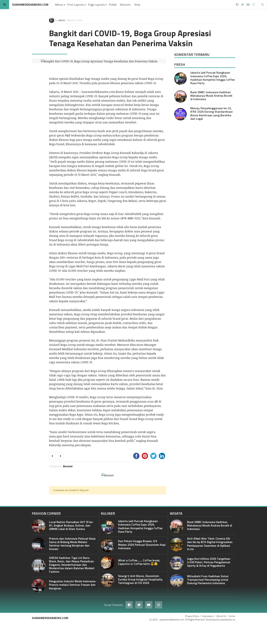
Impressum (207, 616)
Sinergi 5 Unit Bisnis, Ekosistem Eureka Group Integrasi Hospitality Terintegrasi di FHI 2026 (140, 579)
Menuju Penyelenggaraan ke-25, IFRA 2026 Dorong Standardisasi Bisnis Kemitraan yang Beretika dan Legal (211, 113)
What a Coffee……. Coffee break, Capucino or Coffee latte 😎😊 (139, 562)
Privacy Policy (192, 616)
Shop (137, 4)
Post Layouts (75, 4)
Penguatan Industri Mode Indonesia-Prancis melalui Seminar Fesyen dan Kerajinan (72, 584)
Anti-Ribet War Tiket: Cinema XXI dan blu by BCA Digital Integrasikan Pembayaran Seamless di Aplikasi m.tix (209, 543)
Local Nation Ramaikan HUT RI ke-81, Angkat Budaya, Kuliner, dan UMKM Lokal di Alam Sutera (71, 525)
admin (61, 20)
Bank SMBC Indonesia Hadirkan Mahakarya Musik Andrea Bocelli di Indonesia (211, 95)
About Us (221, 616)
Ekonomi (125, 4)
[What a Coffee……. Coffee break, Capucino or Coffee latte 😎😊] (107, 563)
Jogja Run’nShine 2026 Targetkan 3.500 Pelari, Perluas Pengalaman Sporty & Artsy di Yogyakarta (208, 562)
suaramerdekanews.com (30, 4)
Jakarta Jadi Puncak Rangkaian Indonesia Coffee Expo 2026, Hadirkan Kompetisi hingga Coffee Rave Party (212, 77)
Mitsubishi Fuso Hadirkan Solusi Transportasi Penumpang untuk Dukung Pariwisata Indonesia (207, 579)
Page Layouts (96, 4)
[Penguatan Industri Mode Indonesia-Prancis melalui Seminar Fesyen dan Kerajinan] (38, 585)
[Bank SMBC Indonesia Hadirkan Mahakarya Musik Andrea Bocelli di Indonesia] (180, 96)
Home (232, 616)
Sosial (68, 466)
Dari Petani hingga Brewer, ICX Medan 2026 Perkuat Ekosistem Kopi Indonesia (141, 544)
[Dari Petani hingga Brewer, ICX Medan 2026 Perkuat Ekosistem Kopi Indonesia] (107, 545)
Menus (59, 4)
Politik (112, 4)
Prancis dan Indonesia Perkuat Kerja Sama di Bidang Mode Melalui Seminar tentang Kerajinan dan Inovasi (72, 543)
